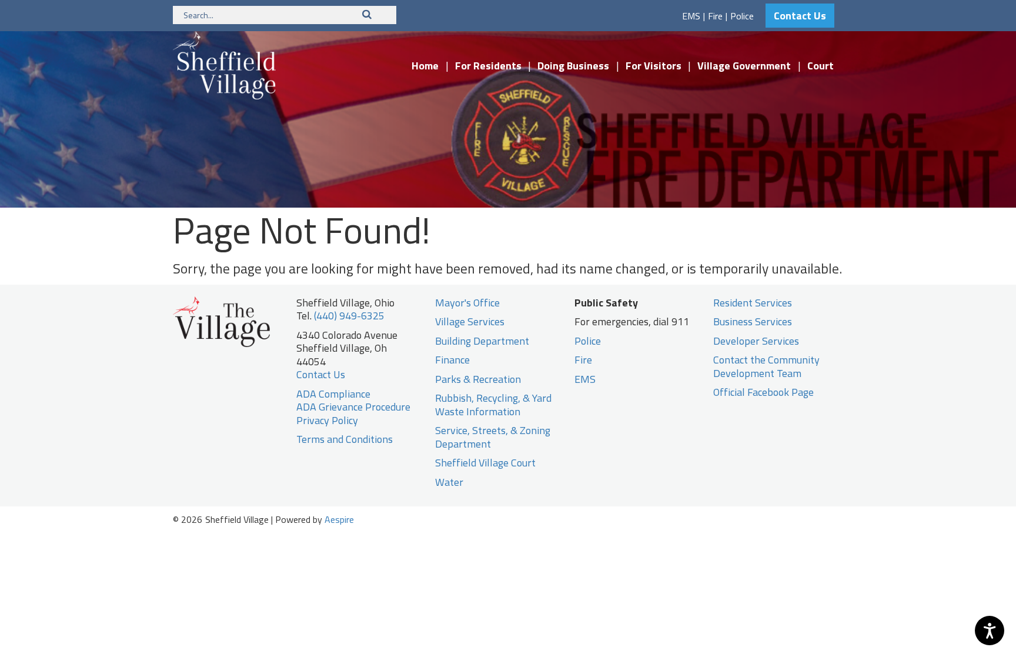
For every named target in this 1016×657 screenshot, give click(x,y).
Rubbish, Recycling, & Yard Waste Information (493, 404)
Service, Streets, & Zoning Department (492, 437)
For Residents (488, 66)
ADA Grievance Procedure (353, 407)
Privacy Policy (327, 420)
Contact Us (800, 16)
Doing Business (573, 66)
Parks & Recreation (478, 379)
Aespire (339, 519)
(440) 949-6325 (349, 316)
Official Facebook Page (763, 392)
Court (820, 66)
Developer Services (756, 341)
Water (449, 482)
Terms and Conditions (344, 439)
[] (366, 14)
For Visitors (653, 66)
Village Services (469, 321)
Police (742, 16)
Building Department (482, 341)
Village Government (744, 66)
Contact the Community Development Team (766, 366)
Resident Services (752, 303)
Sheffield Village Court (485, 463)
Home (425, 66)
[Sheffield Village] (224, 64)
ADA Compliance (333, 394)
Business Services (752, 321)
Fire (715, 16)
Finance (452, 360)
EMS (691, 16)
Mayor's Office (467, 303)
